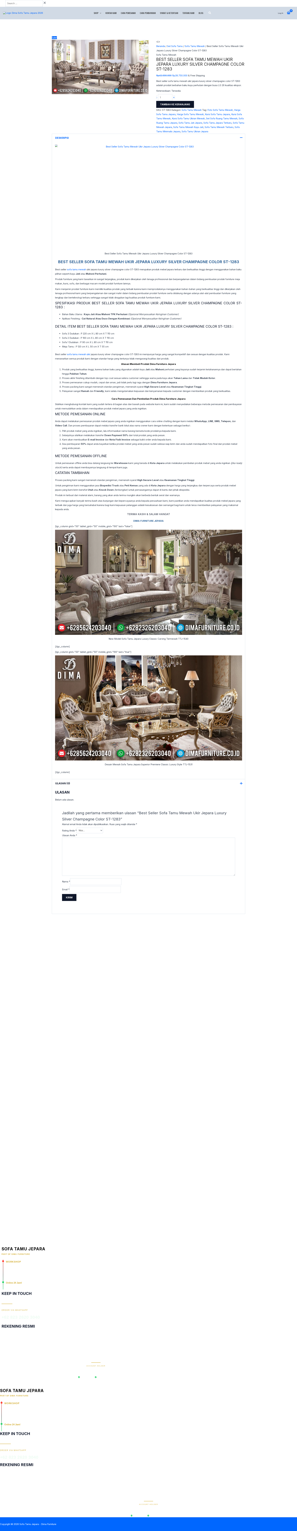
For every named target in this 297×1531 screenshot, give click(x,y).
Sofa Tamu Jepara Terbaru (217, 122)
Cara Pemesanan (128, 13)
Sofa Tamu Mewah (195, 46)
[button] (99, 13)
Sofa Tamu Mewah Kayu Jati (188, 127)
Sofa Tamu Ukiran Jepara (195, 131)
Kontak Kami (110, 13)
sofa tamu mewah (76, 269)
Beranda (160, 46)
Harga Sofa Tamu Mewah (190, 114)
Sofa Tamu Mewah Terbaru (219, 127)
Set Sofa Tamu (175, 46)
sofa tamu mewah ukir (78, 354)
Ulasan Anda (69, 835)
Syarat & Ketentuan (169, 13)
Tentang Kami (188, 13)
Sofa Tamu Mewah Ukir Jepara (117, 261)
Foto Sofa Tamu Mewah (220, 109)
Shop (96, 13)
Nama (66, 881)
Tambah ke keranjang (175, 104)
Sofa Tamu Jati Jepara (190, 122)
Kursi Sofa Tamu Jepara (217, 114)
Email (65, 889)
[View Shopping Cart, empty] (289, 13)
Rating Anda (69, 830)
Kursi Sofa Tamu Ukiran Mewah (188, 118)
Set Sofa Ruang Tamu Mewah (221, 118)
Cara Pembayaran (148, 13)
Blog (201, 13)
